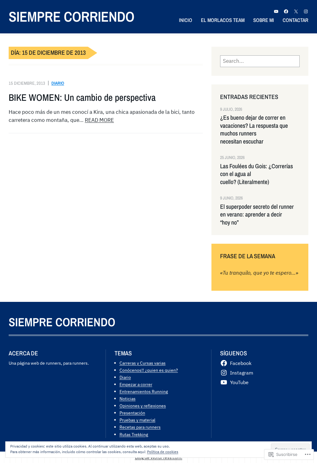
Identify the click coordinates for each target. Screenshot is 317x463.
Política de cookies (162, 451)
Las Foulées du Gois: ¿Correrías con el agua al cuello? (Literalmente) (256, 174)
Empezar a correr (135, 384)
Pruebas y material (137, 420)
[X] (295, 11)
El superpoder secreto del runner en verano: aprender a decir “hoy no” (257, 214)
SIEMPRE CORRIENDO (71, 16)
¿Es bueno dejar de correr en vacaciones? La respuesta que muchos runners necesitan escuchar (254, 129)
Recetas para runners (140, 427)
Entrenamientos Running (143, 391)
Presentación (132, 413)
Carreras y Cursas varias (142, 363)
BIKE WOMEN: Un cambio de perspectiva (82, 97)
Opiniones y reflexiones (142, 406)
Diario (57, 83)
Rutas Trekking (133, 434)
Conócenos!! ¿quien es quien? (148, 370)
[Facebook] (286, 11)
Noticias (127, 398)
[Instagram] (305, 11)
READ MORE (99, 120)
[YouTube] (276, 11)
